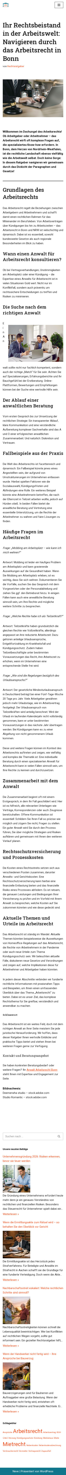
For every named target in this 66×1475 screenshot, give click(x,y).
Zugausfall (46, 1451)
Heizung (12, 1438)
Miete (56, 1438)
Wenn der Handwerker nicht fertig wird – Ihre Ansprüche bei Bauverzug (29, 1356)
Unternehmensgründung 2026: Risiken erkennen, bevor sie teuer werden (31, 1159)
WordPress (46, 1471)
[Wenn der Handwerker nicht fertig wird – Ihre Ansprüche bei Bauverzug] (16, 1376)
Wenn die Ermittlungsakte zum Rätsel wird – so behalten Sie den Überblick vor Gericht (31, 1224)
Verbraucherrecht (10, 1451)
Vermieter (23, 1451)
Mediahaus (48, 1438)
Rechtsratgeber (15, 66)
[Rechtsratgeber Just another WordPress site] (6, 5)
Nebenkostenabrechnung (50, 1445)
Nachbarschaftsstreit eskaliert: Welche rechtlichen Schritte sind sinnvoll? (33, 1290)
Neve (16, 1471)
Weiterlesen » (11, 1214)
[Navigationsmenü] (59, 5)
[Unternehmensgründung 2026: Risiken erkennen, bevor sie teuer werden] (16, 1178)
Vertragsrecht (34, 1451)
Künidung (38, 1438)
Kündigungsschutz (25, 1438)
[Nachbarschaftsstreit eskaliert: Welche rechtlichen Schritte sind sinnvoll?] (16, 1310)
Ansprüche (7, 1432)
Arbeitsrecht (28, 1431)
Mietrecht (14, 1444)
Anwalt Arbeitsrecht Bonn (42, 1069)
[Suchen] (59, 1136)
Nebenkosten (32, 1445)
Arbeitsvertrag (49, 1432)
